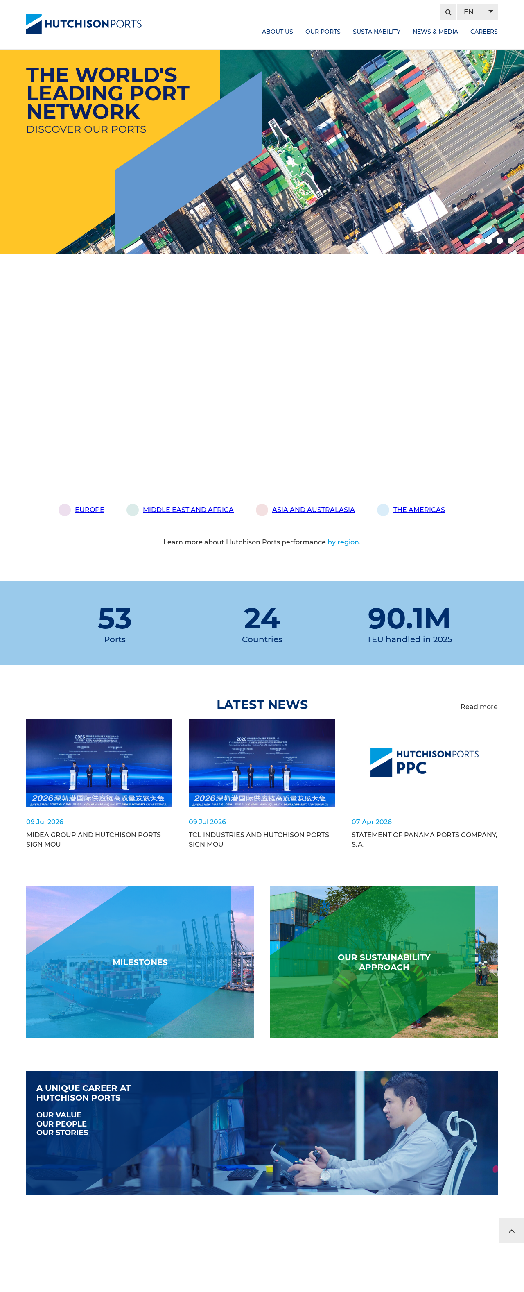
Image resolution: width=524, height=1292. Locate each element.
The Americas (419, 510)
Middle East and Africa (188, 510)
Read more (479, 707)
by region (343, 542)
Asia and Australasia (313, 510)
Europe (89, 510)
